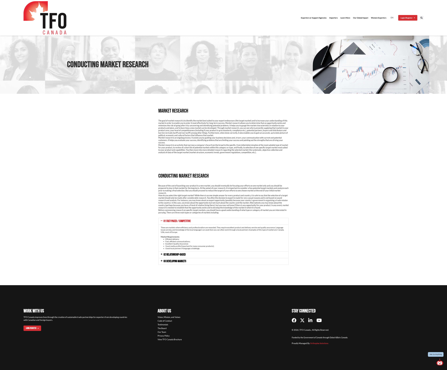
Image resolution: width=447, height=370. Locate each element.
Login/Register (407, 18)
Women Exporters (378, 18)
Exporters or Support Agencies (314, 18)
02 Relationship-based (175, 254)
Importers (333, 18)
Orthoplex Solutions (319, 343)
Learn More (345, 18)
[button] (421, 18)
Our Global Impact (360, 18)
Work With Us (34, 311)
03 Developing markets (175, 261)
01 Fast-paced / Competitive (177, 221)
